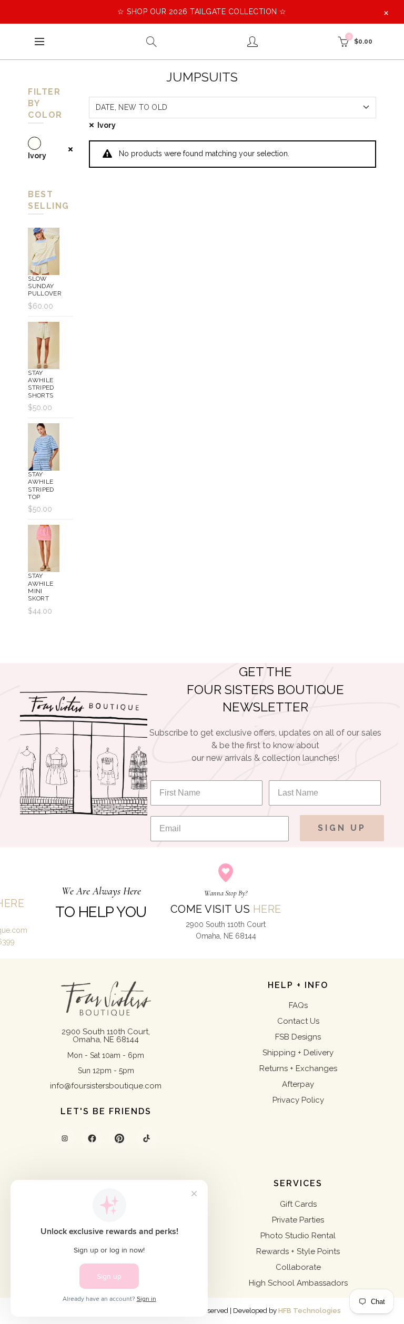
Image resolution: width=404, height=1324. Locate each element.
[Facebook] (92, 1138)
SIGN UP (342, 828)
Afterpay (298, 1084)
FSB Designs (298, 1037)
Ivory (106, 125)
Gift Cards (298, 1204)
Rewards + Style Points (298, 1251)
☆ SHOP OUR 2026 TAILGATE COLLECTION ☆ (202, 11)
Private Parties (298, 1220)
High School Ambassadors (298, 1283)
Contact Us (298, 1021)
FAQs (298, 1005)
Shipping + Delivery (298, 1052)
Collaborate (298, 1267)
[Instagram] (64, 1138)
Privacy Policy (298, 1100)
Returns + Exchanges (298, 1068)
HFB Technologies (309, 1311)
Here (267, 909)
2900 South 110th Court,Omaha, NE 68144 (106, 1035)
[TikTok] (146, 1138)
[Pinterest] (119, 1138)
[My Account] (252, 41)
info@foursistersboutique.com (105, 1086)
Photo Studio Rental (298, 1235)
